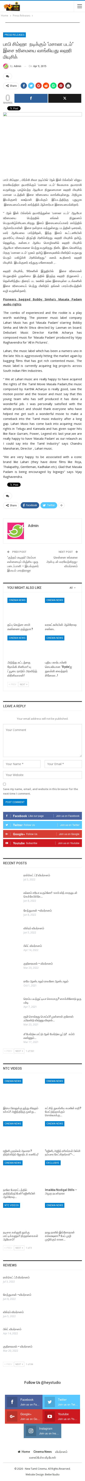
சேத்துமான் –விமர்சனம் (38, 910)
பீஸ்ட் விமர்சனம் (33, 945)
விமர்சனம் (61, 1451)
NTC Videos (12, 1205)
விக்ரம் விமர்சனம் (34, 928)
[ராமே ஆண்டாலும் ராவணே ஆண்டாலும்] (12, 986)
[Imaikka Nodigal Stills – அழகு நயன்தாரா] (63, 1173)
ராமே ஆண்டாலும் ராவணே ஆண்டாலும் (46, 981)
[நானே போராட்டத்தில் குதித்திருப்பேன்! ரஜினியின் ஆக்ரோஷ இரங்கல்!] (21, 1173)
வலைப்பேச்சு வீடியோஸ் (42, 1457)
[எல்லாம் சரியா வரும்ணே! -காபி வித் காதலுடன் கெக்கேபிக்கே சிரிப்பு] (12, 897)
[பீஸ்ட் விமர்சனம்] (12, 950)
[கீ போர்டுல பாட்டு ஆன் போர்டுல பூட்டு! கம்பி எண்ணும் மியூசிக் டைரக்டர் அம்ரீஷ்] (12, 1038)
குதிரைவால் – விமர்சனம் (38, 963)
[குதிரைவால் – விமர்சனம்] (12, 968)
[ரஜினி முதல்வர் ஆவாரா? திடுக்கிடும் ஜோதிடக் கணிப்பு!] (21, 1134)
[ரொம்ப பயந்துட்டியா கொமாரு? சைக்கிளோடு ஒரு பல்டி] (12, 1003)
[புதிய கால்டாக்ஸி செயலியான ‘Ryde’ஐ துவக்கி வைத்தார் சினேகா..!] (61, 646)
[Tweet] (64, 98)
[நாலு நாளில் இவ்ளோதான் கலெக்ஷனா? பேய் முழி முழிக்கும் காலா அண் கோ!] (63, 1216)
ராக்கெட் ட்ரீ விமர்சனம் (37, 875)
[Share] (31, 98)
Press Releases (14, 34)
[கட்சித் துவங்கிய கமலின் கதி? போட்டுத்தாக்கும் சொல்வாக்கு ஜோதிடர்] (63, 1091)
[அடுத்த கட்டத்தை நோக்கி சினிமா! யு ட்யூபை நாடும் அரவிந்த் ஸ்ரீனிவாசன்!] (23, 646)
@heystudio (51, 1382)
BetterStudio (52, 1474)
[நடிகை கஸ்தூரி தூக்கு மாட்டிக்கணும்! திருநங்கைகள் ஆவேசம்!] (21, 1216)
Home (26, 1451)
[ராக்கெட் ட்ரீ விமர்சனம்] (12, 880)
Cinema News (17, 600)
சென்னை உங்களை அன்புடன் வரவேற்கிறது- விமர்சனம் (62, 562)
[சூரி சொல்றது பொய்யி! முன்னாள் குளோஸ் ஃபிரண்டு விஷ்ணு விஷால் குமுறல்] (12, 1021)
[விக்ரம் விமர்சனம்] (12, 933)
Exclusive (52, 1162)
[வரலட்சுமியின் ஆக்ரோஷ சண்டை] (61, 609)
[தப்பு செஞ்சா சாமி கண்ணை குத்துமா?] (23, 609)
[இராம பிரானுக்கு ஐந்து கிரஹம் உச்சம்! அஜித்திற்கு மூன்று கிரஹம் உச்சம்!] (21, 1091)
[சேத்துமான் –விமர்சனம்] (12, 915)
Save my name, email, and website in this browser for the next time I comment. (40, 791)
